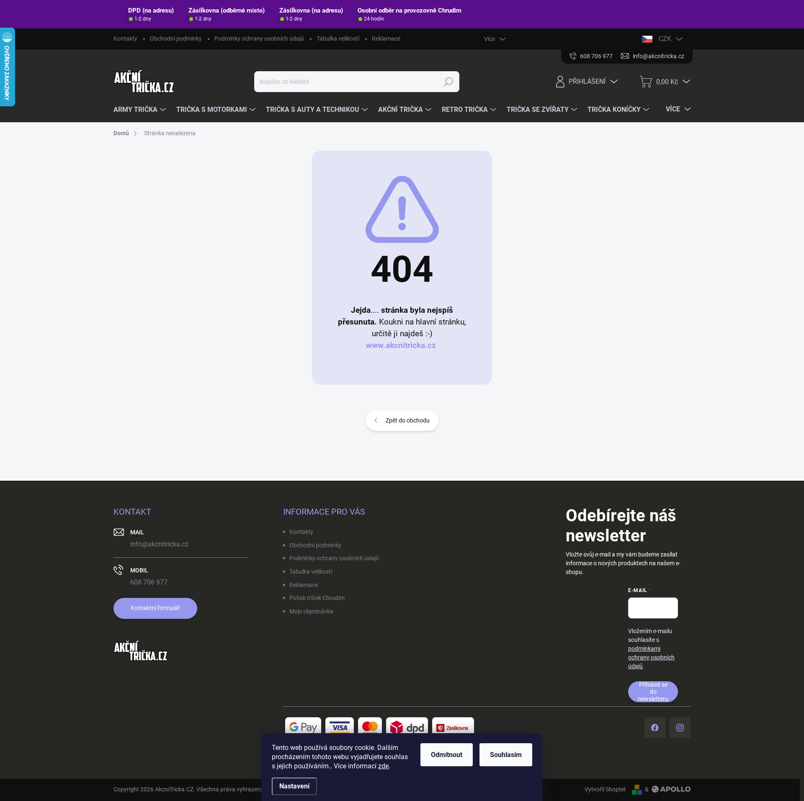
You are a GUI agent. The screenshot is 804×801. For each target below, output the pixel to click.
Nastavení (294, 786)
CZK (665, 39)
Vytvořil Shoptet (605, 789)
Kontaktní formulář (155, 608)
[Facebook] (654, 727)
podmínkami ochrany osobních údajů (651, 657)
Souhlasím (506, 755)
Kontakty (125, 38)
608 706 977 (149, 582)
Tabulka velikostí (338, 38)
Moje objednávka (311, 611)
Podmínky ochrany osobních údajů (259, 38)
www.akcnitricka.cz (401, 345)
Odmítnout (446, 755)
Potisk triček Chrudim (317, 598)
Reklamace (386, 38)
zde (383, 766)
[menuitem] (140, 109)
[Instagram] (680, 727)
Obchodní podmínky (176, 38)
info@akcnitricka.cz (159, 544)
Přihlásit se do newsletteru (653, 691)
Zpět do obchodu (408, 420)
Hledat (448, 81)
